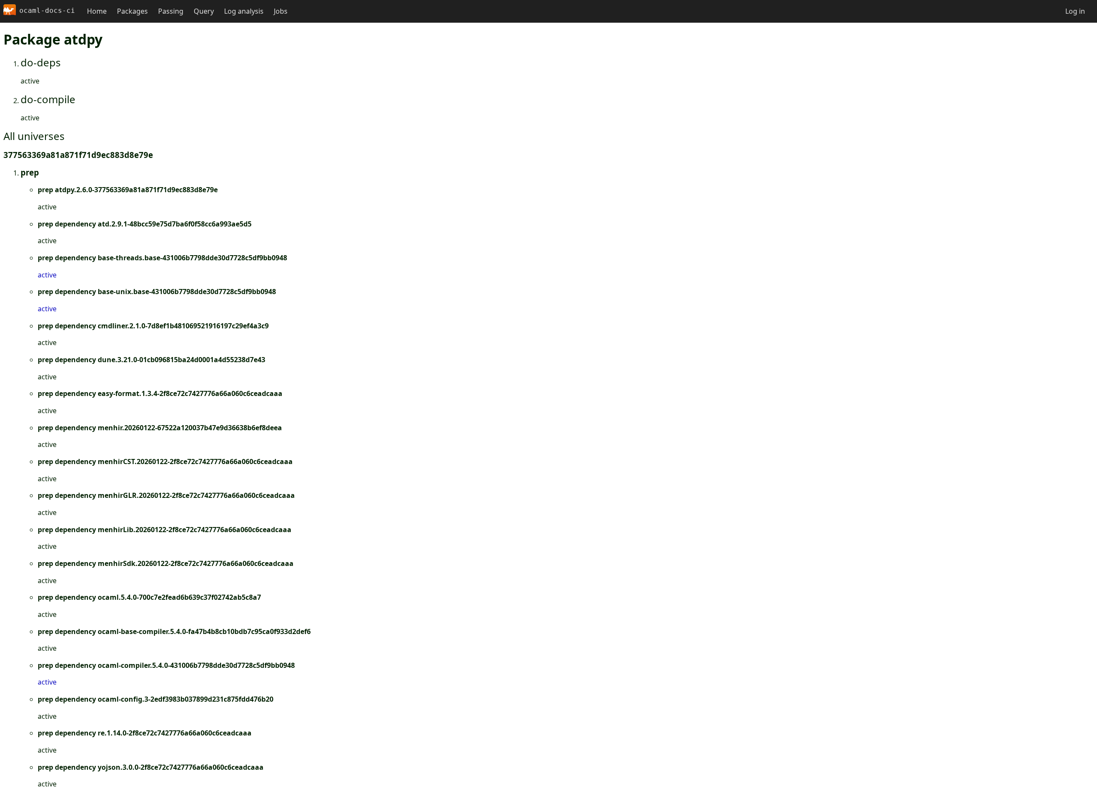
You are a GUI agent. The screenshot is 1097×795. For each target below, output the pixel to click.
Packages (132, 11)
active (47, 275)
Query (204, 11)
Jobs (281, 11)
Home (97, 11)
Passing (170, 11)
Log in (1075, 11)
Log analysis (244, 11)
